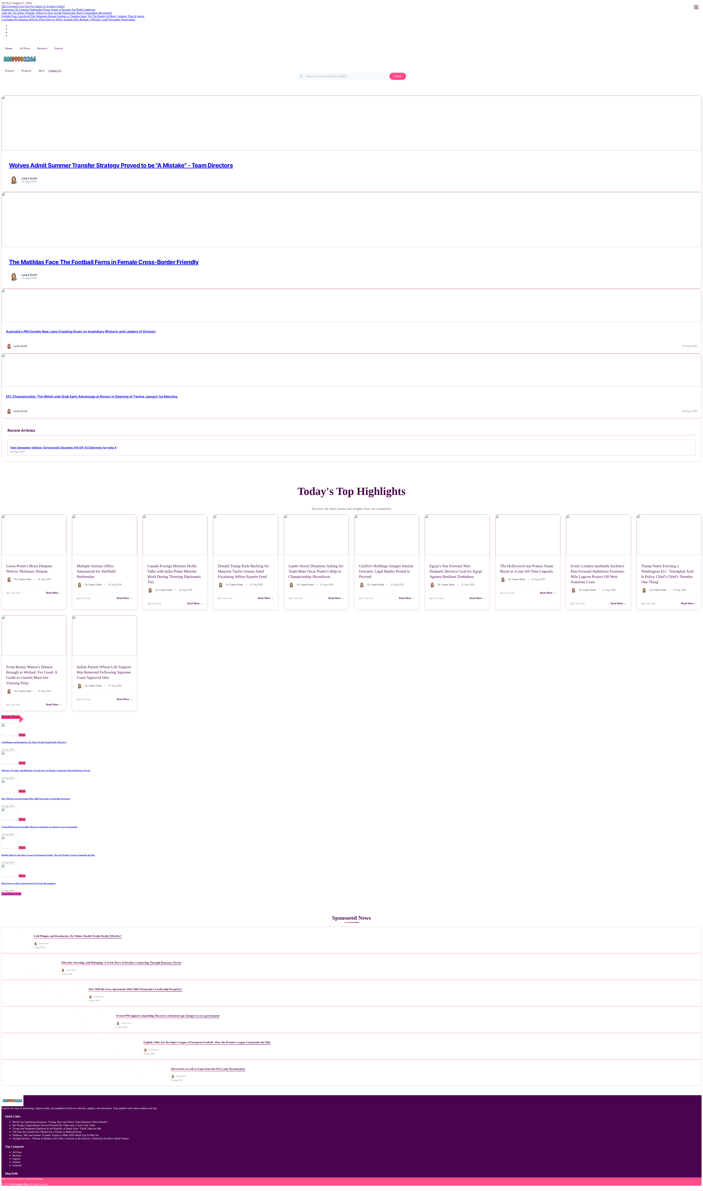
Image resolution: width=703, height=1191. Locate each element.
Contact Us (54, 70)
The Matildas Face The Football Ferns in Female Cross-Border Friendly (104, 262)
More (42, 70)
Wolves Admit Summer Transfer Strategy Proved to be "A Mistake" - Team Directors (121, 165)
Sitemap (39, 1178)
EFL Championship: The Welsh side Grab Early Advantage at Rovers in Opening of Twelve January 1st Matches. (92, 396)
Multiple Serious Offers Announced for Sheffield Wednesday (96, 571)
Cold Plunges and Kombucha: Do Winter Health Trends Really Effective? (33, 742)
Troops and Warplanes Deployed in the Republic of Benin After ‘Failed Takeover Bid (56, 1128)
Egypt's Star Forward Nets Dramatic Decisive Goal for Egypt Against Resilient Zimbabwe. (455, 571)
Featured (26, 70)
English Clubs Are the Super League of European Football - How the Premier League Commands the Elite (48, 855)
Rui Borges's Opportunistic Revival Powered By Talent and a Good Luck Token (53, 1125)
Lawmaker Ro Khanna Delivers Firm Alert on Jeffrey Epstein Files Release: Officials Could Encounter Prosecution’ (68, 19)
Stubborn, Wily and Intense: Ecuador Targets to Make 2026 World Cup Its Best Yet (55, 1135)
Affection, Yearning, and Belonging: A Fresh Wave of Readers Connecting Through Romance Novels (45, 770)
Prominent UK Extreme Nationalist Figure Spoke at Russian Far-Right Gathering (48, 9)
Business (42, 48)
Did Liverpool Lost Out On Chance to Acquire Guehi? (33, 6)
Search (397, 76)
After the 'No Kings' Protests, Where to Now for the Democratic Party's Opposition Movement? (56, 12)
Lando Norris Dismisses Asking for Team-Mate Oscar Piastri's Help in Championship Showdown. (316, 571)
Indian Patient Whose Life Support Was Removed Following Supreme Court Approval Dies (104, 672)
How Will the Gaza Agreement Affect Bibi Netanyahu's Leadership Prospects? (35, 799)
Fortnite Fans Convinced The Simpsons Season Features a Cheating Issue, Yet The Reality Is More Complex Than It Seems (72, 16)
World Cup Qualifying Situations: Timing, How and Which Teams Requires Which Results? (60, 1122)
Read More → (54, 592)
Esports (59, 48)
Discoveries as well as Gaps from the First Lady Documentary (28, 883)
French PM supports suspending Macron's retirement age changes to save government (39, 827)
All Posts (25, 48)
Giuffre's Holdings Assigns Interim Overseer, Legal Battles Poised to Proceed (386, 571)
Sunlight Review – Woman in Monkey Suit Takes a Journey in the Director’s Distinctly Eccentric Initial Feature (70, 1138)
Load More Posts (11, 893)
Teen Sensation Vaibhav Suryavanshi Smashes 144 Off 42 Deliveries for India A (63, 447)
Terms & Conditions (24, 1178)
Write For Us (7, 1178)
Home (8, 48)
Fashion (9, 70)
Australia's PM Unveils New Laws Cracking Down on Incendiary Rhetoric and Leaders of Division (81, 331)
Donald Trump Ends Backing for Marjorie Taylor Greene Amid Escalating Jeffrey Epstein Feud (243, 571)
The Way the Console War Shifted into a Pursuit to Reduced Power (47, 1132)
